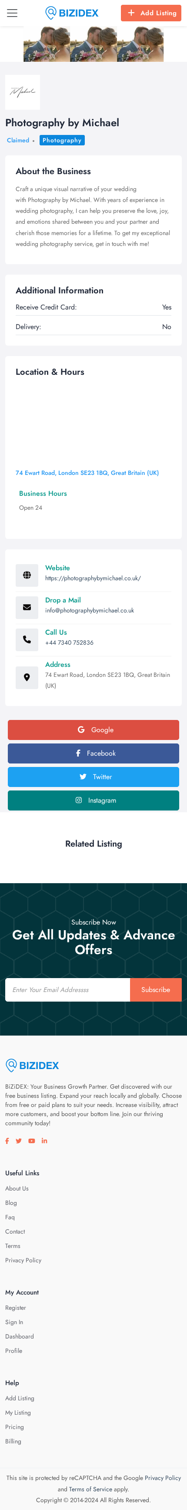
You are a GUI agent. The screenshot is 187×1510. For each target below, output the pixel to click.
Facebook (100, 753)
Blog (11, 1202)
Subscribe (155, 990)
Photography (62, 140)
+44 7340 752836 (69, 642)
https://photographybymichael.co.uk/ (93, 578)
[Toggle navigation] (12, 13)
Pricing (14, 1427)
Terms (12, 1245)
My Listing (18, 1412)
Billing (13, 1441)
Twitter (101, 777)
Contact (15, 1231)
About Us (17, 1188)
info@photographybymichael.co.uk (89, 610)
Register (15, 1307)
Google (101, 730)
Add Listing (158, 13)
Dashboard (19, 1336)
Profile (13, 1350)
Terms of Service (90, 1489)
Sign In (14, 1322)
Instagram (101, 800)
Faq (10, 1217)
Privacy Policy (23, 1260)
